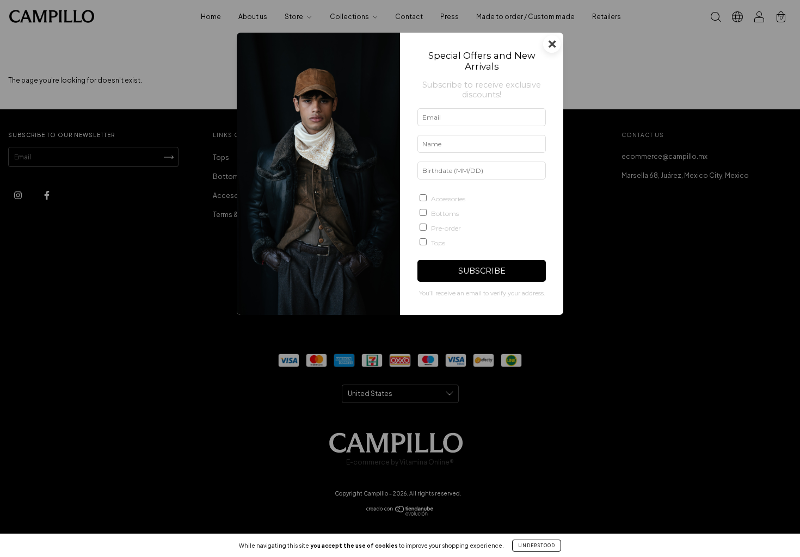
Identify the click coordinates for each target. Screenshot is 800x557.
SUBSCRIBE (482, 271)
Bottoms (445, 213)
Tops (438, 243)
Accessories (448, 199)
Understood (536, 545)
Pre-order (446, 228)
